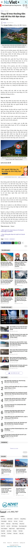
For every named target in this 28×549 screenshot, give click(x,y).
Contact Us (15, 542)
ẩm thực (3, 518)
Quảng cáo (22, 542)
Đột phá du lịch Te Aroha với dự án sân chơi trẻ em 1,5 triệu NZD (18, 365)
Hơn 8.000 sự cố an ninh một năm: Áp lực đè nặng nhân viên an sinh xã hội (18, 328)
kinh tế (3, 526)
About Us (9, 542)
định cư (10, 521)
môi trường (14, 526)
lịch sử (8, 526)
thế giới (6, 11)
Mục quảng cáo (22, 526)
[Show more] (22, 243)
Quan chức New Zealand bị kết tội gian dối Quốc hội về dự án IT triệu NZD (18, 351)
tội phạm (9, 533)
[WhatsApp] (16, 243)
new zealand (4, 528)
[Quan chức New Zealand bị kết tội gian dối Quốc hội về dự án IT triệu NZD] (4, 352)
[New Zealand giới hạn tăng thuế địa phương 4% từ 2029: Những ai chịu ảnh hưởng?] (4, 359)
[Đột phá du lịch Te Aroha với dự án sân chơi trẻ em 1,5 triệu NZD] (4, 367)
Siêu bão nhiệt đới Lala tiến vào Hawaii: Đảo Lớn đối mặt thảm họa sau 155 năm (21, 282)
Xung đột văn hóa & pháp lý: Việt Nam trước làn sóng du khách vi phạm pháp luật (21, 491)
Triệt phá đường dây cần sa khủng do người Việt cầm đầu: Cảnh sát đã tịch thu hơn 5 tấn (15, 393)
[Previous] (24, 5)
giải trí (2, 523)
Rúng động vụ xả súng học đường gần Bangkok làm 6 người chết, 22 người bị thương (7, 299)
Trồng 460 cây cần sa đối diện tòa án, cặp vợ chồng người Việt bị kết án (15, 417)
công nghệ (3, 521)
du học (15, 521)
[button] (2, 2)
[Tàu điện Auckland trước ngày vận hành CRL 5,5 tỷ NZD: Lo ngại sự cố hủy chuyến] (4, 336)
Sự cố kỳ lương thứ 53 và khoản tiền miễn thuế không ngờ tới (15, 405)
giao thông (15, 523)
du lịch (21, 521)
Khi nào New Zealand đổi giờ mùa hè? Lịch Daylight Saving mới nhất (15, 435)
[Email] (19, 243)
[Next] (26, 5)
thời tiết (3, 533)
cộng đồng (22, 518)
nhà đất (3, 531)
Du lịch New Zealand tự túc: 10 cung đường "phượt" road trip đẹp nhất (6, 490)
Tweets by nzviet (14, 448)
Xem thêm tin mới (15, 373)
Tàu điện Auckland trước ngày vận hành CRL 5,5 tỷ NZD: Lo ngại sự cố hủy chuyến (19, 336)
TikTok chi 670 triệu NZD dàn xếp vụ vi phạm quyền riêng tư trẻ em (15, 387)
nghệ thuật (12, 528)
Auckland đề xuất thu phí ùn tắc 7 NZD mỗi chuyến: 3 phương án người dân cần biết (15, 399)
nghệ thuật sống (20, 528)
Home (2, 11)
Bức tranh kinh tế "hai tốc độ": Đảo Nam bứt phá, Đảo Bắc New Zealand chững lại (15, 423)
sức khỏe (9, 531)
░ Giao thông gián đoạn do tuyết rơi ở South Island (13, 235)
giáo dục (8, 523)
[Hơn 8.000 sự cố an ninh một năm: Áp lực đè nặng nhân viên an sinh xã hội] (4, 329)
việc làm (21, 533)
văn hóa (15, 533)
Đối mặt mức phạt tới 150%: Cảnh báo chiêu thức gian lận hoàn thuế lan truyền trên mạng (18, 343)
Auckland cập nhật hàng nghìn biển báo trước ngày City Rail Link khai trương (14, 411)
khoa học (22, 523)
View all (25, 456)
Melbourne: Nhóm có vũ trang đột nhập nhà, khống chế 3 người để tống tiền (20, 264)
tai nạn (15, 531)
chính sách (9, 518)
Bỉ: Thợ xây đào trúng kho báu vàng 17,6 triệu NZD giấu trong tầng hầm (7, 281)
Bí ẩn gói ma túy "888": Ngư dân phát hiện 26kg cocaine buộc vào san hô (7, 264)
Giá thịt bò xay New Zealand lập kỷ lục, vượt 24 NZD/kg (15, 429)
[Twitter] (12, 243)
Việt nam (3, 535)
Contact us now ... (23, 177)
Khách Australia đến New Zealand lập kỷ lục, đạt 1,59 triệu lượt (21, 470)
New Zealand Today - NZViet (14, 546)
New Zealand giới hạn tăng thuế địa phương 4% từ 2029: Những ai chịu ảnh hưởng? (12, 5)
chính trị (16, 518)
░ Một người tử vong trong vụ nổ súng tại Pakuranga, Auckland (12, 230)
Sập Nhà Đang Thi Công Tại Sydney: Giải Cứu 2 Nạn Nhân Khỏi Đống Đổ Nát (20, 299)
